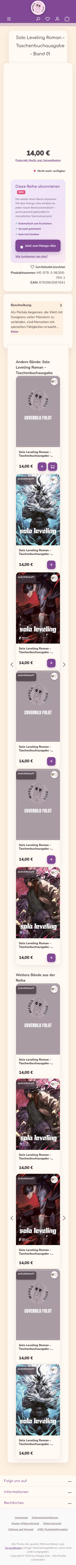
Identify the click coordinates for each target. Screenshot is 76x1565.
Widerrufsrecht (52, 1523)
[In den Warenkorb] (52, 466)
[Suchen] (38, 19)
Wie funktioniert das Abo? (31, 256)
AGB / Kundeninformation (52, 1529)
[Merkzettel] (47, 19)
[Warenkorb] (67, 19)
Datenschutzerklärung (45, 1517)
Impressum (21, 1517)
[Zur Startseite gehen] (38, 8)
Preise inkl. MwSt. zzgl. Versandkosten (38, 160)
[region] (38, 107)
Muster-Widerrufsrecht (25, 1523)
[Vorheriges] (12, 664)
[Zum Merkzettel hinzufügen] (54, 381)
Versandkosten (13, 1548)
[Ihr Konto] (57, 19)
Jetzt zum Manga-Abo (40, 246)
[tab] (37, 318)
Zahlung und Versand (20, 1529)
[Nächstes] (64, 664)
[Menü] (9, 19)
